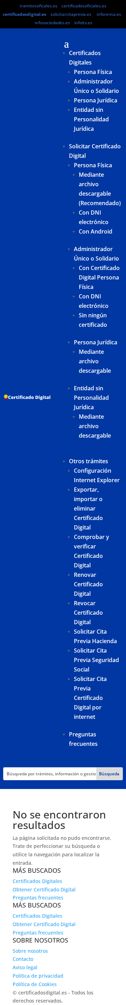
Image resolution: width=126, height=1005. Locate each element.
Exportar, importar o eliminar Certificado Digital (88, 508)
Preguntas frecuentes (38, 897)
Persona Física (93, 72)
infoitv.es (83, 23)
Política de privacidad (38, 975)
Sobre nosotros (30, 950)
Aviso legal (25, 967)
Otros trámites (88, 461)
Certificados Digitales (37, 881)
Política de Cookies (35, 984)
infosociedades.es (52, 23)
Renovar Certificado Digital (88, 584)
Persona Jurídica (95, 100)
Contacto (23, 959)
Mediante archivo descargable (95, 361)
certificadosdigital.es (24, 14)
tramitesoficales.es (38, 6)
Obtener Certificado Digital (44, 889)
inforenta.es (109, 14)
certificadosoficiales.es (84, 6)
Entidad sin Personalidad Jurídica (91, 119)
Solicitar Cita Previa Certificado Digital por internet (90, 698)
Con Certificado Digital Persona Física (99, 277)
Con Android (95, 231)
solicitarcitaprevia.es (70, 14)
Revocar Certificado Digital (88, 612)
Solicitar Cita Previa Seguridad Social (96, 660)
